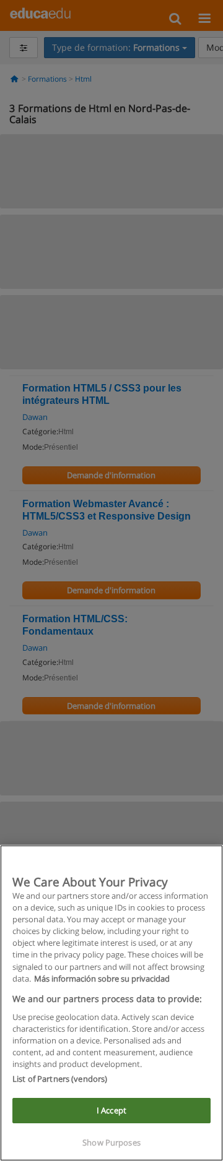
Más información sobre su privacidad (102, 978)
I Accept (111, 1110)
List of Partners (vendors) (59, 1078)
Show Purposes (111, 1142)
